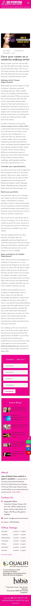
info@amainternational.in (18, 518)
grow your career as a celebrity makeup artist (20, 453)
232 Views (6, 50)
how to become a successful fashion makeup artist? (18, 444)
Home (9, 22)
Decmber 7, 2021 (9, 53)
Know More (16, 492)
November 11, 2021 (19, 412)
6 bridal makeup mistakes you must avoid (18, 434)
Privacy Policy (6, 554)
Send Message (9, 391)
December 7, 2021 (19, 438)
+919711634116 (14, 522)
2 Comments (18, 50)
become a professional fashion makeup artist (19, 417)
